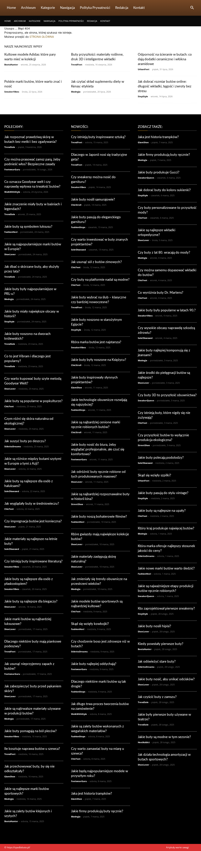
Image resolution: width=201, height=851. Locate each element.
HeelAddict (144, 742)
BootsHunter (11, 64)
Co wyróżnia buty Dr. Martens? (160, 292)
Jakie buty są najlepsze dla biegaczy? (31, 601)
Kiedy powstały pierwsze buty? (160, 644)
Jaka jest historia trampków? (91, 793)
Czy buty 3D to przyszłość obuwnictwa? (167, 395)
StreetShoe (77, 504)
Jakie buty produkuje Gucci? (158, 172)
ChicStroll (76, 204)
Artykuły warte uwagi (177, 847)
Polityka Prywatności (95, 7)
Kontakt (139, 7)
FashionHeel (10, 231)
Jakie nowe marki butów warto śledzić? (166, 568)
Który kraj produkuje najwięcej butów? (166, 528)
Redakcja (121, 7)
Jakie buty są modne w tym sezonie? (164, 737)
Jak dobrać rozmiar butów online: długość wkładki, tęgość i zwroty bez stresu (164, 86)
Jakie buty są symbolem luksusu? (28, 226)
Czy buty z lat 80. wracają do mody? (164, 252)
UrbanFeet (143, 69)
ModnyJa (75, 91)
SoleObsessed (11, 491)
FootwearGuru (12, 169)
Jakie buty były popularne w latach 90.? (167, 310)
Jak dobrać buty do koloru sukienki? (164, 190)
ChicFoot (9, 406)
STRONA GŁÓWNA (41, 36)
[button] (192, 8)
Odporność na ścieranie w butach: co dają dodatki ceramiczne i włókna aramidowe (165, 59)
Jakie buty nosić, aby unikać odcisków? (166, 679)
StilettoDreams (12, 446)
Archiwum (28, 7)
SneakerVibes (11, 91)
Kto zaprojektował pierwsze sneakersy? (166, 608)
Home (11, 7)
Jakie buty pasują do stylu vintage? (163, 493)
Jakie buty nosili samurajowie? (93, 199)
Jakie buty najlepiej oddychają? (93, 664)
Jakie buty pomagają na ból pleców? (30, 731)
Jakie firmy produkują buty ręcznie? (97, 811)
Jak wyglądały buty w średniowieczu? (31, 503)
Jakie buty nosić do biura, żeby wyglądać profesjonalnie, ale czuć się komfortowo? (97, 449)
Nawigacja (67, 7)
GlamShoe (9, 776)
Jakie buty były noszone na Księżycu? (98, 359)
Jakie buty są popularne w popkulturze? (33, 401)
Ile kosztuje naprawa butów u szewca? (32, 748)
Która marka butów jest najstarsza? (96, 342)
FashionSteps (78, 227)
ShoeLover (10, 254)
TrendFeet (76, 64)
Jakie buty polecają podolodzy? (161, 457)
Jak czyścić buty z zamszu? (157, 697)
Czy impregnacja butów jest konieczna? (33, 521)
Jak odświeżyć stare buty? (157, 661)
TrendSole (9, 147)
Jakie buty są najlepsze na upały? (162, 510)
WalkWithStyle (12, 191)
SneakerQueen (146, 177)
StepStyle (143, 96)
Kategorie (48, 7)
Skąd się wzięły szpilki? (154, 475)
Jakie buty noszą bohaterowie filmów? (99, 516)
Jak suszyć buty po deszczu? (25, 441)
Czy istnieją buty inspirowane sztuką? (98, 137)
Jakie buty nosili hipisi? (154, 626)
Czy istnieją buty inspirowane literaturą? (33, 561)
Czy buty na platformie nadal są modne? (100, 279)
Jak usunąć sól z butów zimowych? (96, 262)
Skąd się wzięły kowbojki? (90, 623)
